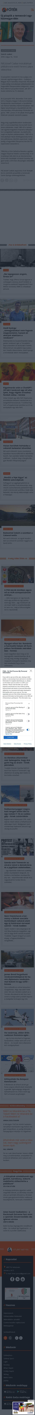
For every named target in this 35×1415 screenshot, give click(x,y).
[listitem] (17, 703)
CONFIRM (10, 737)
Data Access (17, 744)
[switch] (28, 708)
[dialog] (17, 707)
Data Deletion (7, 744)
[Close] (31, 671)
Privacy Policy (28, 744)
